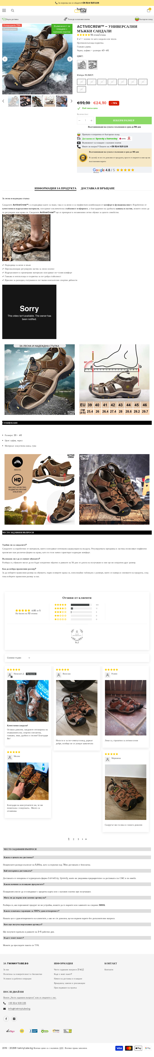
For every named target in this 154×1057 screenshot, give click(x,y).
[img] (13, 669)
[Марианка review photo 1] (125, 792)
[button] (5, 59)
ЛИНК (102, 905)
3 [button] (78, 839)
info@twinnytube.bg (19, 1008)
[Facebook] (6, 1019)
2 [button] (73, 839)
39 (81, 82)
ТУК (37, 945)
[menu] (4, 11)
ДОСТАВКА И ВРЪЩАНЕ (98, 188)
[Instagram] (14, 1019)
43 (122, 82)
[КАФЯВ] (82, 65)
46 (81, 89)
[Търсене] (12, 11)
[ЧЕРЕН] (92, 65)
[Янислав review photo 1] (77, 708)
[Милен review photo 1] (28, 781)
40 (92, 82)
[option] (77, 3)
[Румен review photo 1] (125, 708)
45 (143, 82)
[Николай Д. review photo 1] (28, 701)
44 (132, 82)
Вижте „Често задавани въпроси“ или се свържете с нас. (29, 997)
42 (112, 82)
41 (102, 82)
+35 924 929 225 (17, 1003)
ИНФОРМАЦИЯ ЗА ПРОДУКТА (55, 188)
